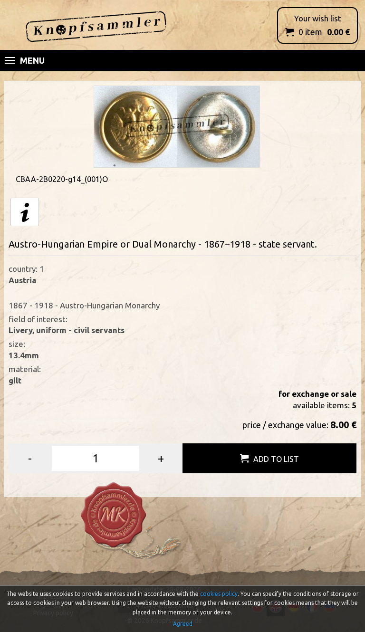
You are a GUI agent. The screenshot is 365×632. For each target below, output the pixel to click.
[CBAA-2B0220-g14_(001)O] (177, 125)
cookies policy (219, 594)
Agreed (182, 624)
